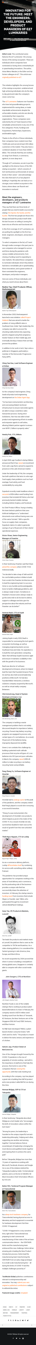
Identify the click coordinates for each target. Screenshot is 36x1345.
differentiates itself (14, 865)
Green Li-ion (6, 1310)
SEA (15, 39)
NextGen (5, 1313)
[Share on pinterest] (15, 1320)
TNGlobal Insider (23, 39)
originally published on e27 (11, 77)
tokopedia (24, 1313)
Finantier (22, 1307)
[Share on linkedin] (18, 1320)
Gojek (29, 1307)
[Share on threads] (13, 1320)
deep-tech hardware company (17, 1214)
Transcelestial (7, 1316)
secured (5, 494)
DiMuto (11, 1307)
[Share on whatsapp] (20, 1320)
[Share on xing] (25, 1320)
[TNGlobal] (5, 2)
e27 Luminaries (11, 102)
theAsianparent (14, 1313)
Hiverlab (14, 1310)
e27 (16, 1307)
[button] (33, 2)
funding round (7, 896)
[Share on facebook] (8, 1320)
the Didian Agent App (22, 397)
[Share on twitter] (11, 1320)
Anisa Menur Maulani (19, 40)
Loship (28, 1310)
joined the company (9, 567)
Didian (4, 1307)
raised (20, 463)
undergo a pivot (19, 800)
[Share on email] (27, 1320)
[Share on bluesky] (23, 1320)
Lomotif (21, 1310)
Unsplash (24, 1293)
